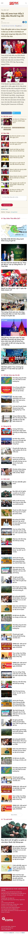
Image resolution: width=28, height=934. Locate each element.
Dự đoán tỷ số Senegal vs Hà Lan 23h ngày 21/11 (18, 143)
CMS (11, 932)
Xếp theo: (3, 212)
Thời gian (8, 212)
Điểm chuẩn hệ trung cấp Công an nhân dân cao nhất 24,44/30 (19, 502)
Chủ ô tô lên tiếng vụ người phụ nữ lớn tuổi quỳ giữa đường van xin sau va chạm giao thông (20, 461)
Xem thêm (14, 814)
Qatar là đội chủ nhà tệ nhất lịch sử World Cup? (18, 170)
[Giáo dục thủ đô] (14, 3)
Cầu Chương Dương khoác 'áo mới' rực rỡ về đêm (19, 550)
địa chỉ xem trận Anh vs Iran (18, 127)
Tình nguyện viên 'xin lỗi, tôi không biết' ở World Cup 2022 (18, 184)
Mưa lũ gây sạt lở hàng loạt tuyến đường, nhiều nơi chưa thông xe (20, 588)
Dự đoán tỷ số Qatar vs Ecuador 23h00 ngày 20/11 (19, 120)
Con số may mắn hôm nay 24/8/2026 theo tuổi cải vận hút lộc (19, 388)
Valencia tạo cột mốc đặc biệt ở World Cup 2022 (17, 156)
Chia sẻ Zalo (17, 113)
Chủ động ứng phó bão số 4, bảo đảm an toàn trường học (19, 379)
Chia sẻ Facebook (7, 113)
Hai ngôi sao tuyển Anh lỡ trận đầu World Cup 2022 (17, 163)
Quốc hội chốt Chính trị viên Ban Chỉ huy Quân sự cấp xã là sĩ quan (19, 607)
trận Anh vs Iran (7, 127)
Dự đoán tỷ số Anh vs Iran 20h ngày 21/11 (17, 136)
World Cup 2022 (7, 129)
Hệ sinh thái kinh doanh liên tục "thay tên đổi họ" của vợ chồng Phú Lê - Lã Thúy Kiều (13, 264)
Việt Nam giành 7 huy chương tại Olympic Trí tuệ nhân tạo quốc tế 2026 (12, 368)
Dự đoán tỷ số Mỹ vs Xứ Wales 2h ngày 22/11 (17, 190)
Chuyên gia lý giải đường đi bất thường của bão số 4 (19, 635)
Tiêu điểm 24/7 (5, 10)
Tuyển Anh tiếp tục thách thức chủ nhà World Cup (17, 150)
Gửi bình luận (7, 205)
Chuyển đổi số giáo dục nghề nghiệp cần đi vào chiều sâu (19, 450)
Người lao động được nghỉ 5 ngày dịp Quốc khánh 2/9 (13, 289)
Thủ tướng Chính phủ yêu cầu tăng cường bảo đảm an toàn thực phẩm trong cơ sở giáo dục (13, 313)
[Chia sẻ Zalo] (26, 22)
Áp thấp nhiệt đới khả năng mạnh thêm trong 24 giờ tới (12, 239)
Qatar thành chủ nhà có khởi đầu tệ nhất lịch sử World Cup (18, 177)
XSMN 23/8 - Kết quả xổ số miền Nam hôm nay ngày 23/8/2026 (19, 664)
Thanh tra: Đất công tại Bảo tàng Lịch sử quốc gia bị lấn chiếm (19, 511)
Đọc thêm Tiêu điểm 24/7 (12, 218)
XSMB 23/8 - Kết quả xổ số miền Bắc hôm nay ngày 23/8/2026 (19, 645)
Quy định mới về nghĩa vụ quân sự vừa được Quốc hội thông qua (19, 492)
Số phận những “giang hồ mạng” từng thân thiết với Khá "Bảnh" (19, 470)
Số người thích (14, 212)
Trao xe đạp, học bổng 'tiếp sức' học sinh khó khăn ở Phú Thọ (19, 654)
